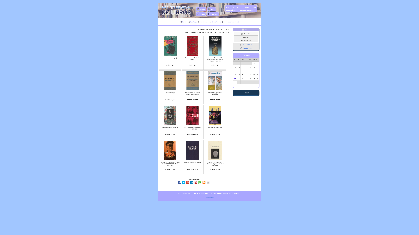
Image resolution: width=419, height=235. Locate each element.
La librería (204, 22)
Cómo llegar (216, 22)
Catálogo (193, 22)
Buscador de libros (232, 22)
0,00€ (246, 40)
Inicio (184, 22)
